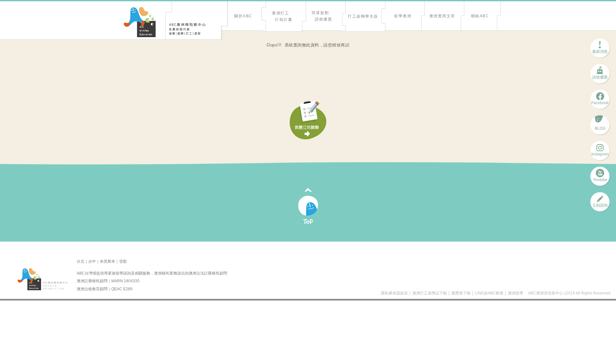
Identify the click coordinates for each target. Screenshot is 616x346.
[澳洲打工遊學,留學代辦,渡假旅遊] (140, 22)
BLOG (600, 126)
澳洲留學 (515, 293)
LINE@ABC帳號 (489, 293)
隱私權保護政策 (394, 293)
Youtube (600, 177)
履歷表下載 (461, 293)
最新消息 (600, 49)
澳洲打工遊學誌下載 (429, 293)
